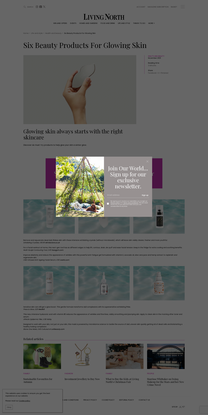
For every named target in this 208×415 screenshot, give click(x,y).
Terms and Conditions (130, 203)
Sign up (145, 195)
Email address (112, 196)
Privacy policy (115, 203)
